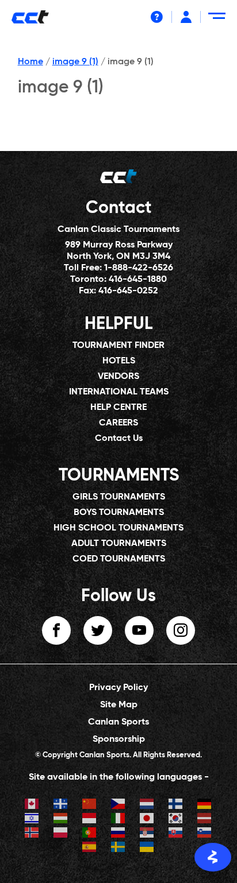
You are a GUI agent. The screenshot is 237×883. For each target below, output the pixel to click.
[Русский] (118, 834)
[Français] (61, 805)
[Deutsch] (204, 805)
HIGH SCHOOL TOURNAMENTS (118, 528)
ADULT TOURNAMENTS (118, 543)
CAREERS (118, 423)
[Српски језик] (147, 834)
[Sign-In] (186, 17)
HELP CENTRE (118, 407)
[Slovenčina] (176, 834)
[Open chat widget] (212, 857)
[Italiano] (118, 819)
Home (30, 62)
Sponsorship (119, 739)
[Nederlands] (147, 805)
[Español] (89, 848)
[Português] (89, 834)
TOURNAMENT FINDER (118, 345)
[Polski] (61, 834)
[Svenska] (118, 848)
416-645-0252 (128, 291)
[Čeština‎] (118, 805)
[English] (32, 805)
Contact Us (119, 438)
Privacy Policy (118, 687)
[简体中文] (89, 805)
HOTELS (118, 361)
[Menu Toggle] (218, 20)
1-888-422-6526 (138, 268)
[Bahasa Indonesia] (89, 819)
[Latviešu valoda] (204, 819)
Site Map (118, 705)
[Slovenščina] (204, 834)
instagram (180, 630)
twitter (97, 630)
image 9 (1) (75, 62)
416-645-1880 (138, 279)
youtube (139, 630)
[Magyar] (61, 819)
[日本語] (147, 819)
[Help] (157, 17)
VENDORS (118, 376)
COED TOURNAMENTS (118, 559)
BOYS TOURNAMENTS (119, 512)
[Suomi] (176, 805)
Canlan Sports (118, 722)
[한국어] (176, 819)
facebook (56, 630)
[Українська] (147, 848)
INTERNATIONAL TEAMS (119, 392)
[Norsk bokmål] (32, 834)
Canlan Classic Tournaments (118, 229)
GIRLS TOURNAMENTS (118, 497)
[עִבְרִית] (32, 819)
